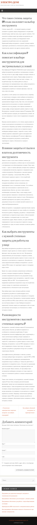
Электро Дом (9, 2)
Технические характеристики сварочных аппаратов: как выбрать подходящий (9, 411)
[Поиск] (33, 481)
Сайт (3, 456)
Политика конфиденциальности (18, 520)
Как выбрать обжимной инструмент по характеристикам (29, 410)
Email (4, 450)
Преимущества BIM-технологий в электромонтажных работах (18, 506)
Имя (3, 444)
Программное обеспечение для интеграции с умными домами (18, 498)
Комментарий (6, 428)
